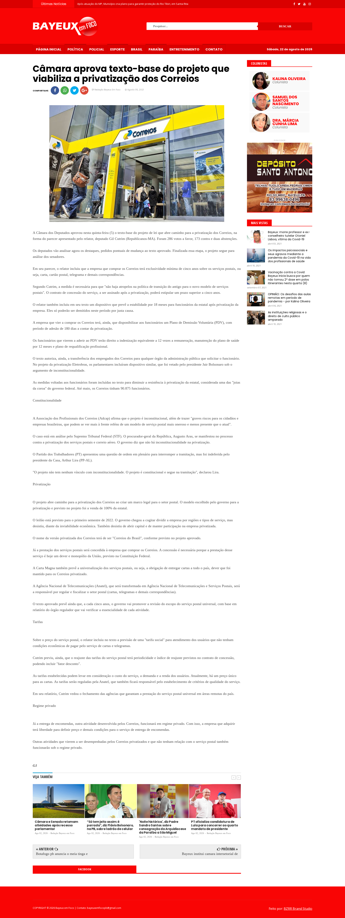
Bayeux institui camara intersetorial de (210, 854)
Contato (213, 49)
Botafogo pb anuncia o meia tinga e (62, 854)
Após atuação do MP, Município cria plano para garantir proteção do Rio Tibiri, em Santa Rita (132, 4)
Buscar (285, 26)
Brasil (136, 49)
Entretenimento (184, 49)
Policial (96, 49)
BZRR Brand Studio (298, 908)
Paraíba (156, 49)
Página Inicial (48, 49)
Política (75, 49)
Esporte (117, 49)
